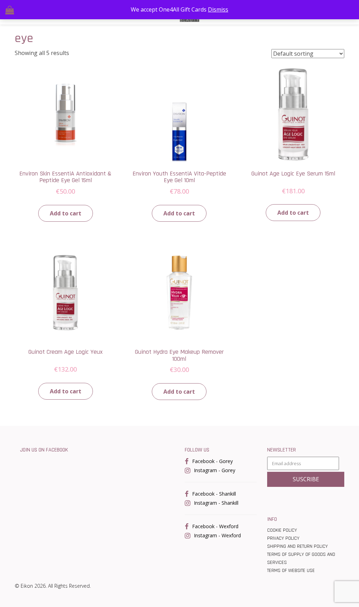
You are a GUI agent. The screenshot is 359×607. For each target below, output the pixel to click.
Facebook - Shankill (214, 493)
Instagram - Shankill (216, 502)
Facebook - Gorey (212, 461)
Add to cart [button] (65, 213)
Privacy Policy (283, 538)
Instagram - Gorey (214, 470)
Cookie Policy (282, 530)
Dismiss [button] (218, 9)
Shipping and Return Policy (297, 546)
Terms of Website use (291, 570)
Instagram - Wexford (217, 535)
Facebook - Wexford (215, 526)
